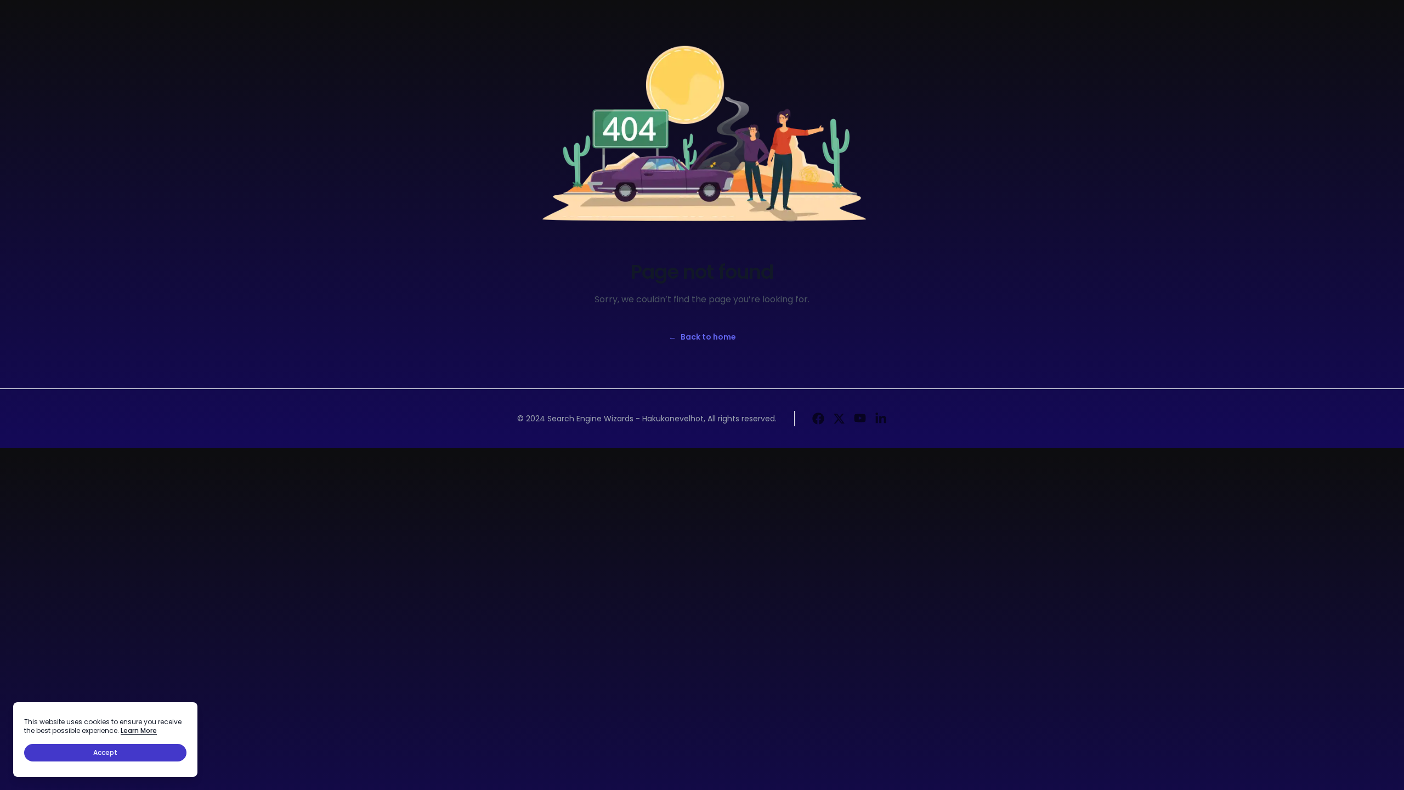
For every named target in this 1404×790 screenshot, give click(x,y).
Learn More (139, 730)
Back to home (702, 336)
